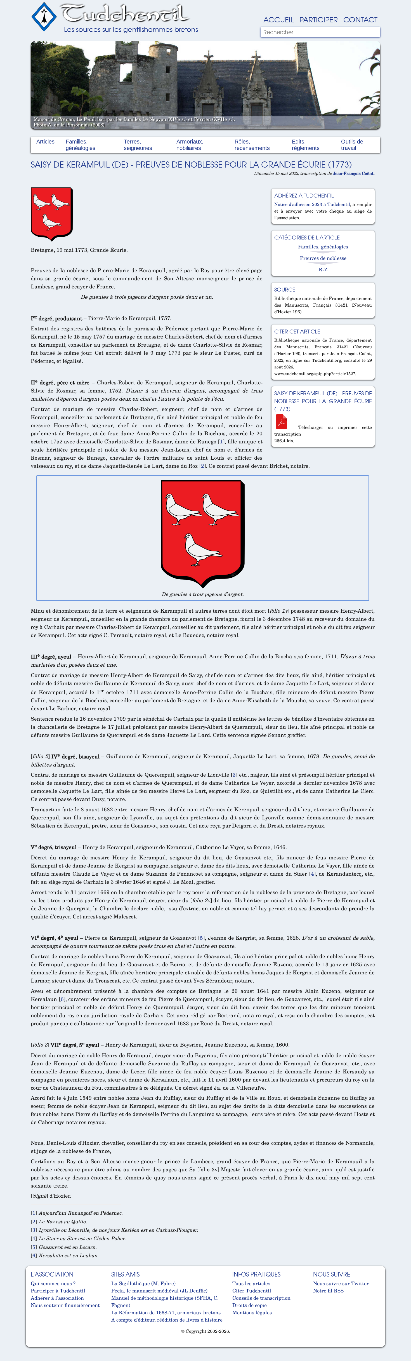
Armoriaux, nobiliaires (190, 144)
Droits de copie (249, 1305)
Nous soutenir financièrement (65, 1305)
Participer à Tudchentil (58, 1290)
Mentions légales (252, 1312)
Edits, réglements (306, 144)
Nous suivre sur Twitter (341, 1283)
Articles (45, 141)
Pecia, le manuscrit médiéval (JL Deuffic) (159, 1290)
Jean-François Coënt (353, 173)
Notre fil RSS (328, 1290)
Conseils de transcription (261, 1297)
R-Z (323, 269)
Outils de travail (352, 144)
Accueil (278, 19)
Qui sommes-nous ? (53, 1283)
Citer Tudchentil (251, 1290)
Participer (318, 19)
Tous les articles (251, 1283)
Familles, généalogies (80, 144)
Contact (360, 19)
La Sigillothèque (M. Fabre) (143, 1283)
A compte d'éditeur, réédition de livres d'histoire (167, 1319)
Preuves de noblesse (323, 258)
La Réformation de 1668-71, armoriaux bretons (166, 1312)
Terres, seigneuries (138, 144)
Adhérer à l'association (57, 1297)
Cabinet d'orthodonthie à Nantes (35, 1344)
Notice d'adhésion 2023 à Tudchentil (312, 204)
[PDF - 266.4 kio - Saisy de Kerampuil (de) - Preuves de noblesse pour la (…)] (283, 427)
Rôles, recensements (252, 144)
